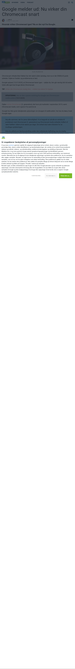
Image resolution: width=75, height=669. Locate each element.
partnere (11, 145)
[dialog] (37, 401)
